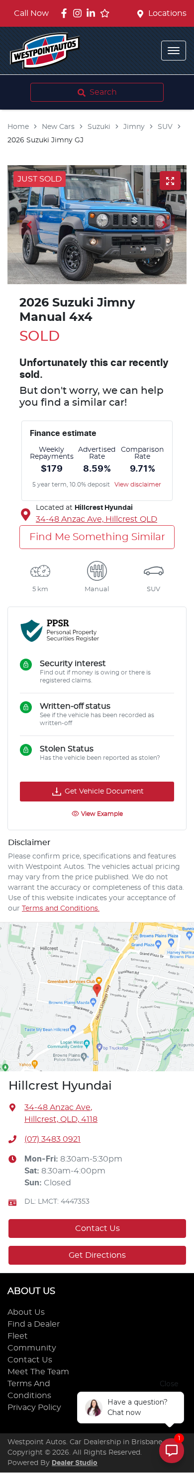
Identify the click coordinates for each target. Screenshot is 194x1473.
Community (31, 1348)
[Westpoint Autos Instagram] (79, 13)
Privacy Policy (34, 1408)
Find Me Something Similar (97, 537)
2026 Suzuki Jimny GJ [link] (45, 140)
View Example (102, 814)
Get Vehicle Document (104, 791)
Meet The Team (38, 1372)
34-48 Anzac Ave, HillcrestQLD (96, 519)
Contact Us (97, 1228)
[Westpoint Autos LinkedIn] (92, 13)
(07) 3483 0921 (52, 1139)
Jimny (134, 126)
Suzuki (99, 126)
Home (18, 126)
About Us (26, 1312)
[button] (173, 51)
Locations (167, 13)
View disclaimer (137, 485)
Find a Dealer (33, 1324)
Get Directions (97, 1255)
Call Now (31, 13)
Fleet (17, 1336)
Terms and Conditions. (60, 908)
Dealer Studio (74, 1463)
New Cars (58, 126)
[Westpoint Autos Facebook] (66, 13)
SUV (165, 126)
